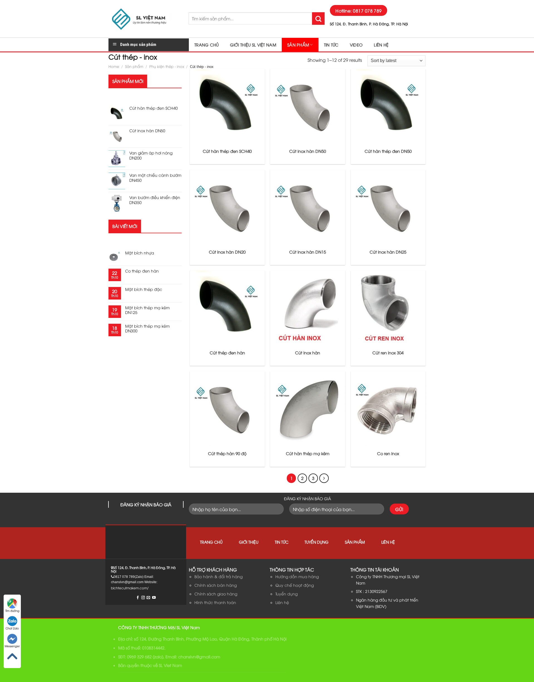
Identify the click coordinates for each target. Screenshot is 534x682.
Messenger (12, 646)
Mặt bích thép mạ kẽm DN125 (147, 310)
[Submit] (318, 18)
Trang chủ (206, 44)
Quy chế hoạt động (294, 585)
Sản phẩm (298, 44)
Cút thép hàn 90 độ (227, 453)
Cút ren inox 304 (388, 352)
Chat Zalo (12, 628)
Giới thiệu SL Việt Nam (253, 44)
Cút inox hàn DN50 (307, 151)
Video (356, 44)
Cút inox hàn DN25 (388, 251)
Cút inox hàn (307, 352)
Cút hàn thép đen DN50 (388, 151)
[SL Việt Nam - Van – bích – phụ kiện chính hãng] (144, 19)
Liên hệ (381, 44)
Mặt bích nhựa (139, 253)
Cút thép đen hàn (227, 352)
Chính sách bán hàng (215, 585)
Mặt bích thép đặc (143, 289)
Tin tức (331, 44)
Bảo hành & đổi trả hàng (218, 576)
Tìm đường (12, 610)
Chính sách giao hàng (215, 593)
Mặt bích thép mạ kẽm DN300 (147, 328)
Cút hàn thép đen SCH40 (227, 151)
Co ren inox (388, 453)
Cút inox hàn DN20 (227, 251)
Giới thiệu (248, 541)
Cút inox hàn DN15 (307, 251)
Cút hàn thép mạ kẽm (308, 453)
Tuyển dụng (316, 541)
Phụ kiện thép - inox (166, 66)
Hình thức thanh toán (215, 602)
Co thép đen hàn (142, 271)
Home (113, 66)
